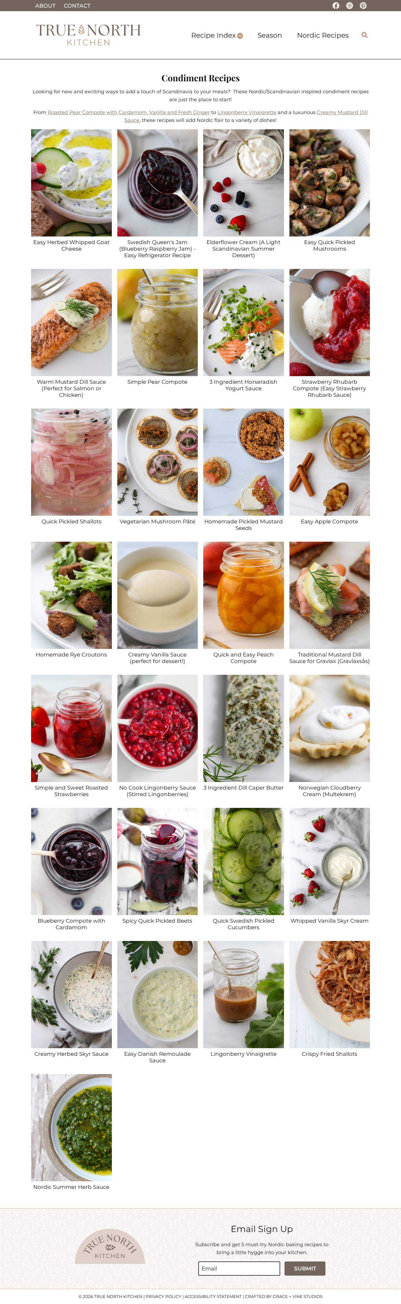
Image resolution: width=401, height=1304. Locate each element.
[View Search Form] (364, 35)
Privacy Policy (163, 1296)
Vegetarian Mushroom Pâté (157, 521)
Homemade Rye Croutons (71, 654)
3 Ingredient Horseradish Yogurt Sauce (243, 385)
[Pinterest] (363, 5)
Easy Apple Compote (329, 521)
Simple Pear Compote (157, 382)
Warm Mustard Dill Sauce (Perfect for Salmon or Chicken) (71, 388)
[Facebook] (336, 5)
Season (270, 35)
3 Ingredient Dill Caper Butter (244, 787)
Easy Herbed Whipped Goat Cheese (71, 245)
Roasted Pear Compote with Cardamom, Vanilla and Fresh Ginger (129, 112)
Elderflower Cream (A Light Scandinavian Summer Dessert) (243, 249)
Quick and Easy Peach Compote (243, 657)
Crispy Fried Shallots (329, 1054)
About (45, 5)
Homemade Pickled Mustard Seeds (243, 524)
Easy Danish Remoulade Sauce (157, 1057)
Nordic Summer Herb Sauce (71, 1187)
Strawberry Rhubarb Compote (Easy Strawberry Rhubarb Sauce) (329, 388)
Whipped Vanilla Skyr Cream (330, 921)
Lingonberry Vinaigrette (246, 112)
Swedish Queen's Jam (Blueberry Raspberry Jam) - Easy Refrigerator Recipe (157, 249)
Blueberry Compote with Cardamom (71, 924)
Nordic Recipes (323, 35)
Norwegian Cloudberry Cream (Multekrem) (329, 791)
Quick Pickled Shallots (71, 521)
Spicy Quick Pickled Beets (157, 921)
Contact (77, 5)
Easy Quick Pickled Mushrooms (329, 245)
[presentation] (71, 182)
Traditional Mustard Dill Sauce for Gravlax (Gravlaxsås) (329, 657)
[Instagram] (349, 5)
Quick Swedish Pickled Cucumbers (243, 924)
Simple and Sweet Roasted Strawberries (71, 791)
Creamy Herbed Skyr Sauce (71, 1054)
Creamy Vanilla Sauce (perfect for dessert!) (157, 657)
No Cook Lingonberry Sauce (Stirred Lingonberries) (157, 791)
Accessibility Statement (213, 1296)
